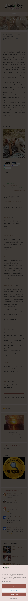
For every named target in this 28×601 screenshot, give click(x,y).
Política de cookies (13, 598)
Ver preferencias (14, 594)
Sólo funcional (14, 590)
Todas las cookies (14, 586)
